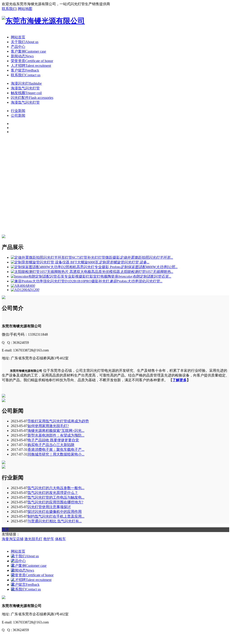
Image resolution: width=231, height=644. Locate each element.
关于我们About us (24, 42)
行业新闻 (18, 111)
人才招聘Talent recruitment (31, 65)
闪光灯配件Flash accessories (32, 98)
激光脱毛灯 (33, 539)
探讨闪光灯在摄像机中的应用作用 (55, 512)
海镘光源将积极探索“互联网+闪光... (56, 430)
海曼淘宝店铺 (12, 539)
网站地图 (25, 9)
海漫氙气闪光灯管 (25, 88)
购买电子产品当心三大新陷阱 (51, 445)
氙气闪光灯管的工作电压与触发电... (56, 497)
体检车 (60, 539)
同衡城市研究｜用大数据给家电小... (56, 454)
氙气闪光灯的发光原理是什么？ (53, 493)
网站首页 (18, 37)
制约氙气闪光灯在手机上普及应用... (56, 516)
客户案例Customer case (28, 51)
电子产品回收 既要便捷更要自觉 (53, 440)
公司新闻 (18, 115)
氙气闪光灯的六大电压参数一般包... (56, 488)
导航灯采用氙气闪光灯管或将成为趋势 (58, 421)
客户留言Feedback (25, 70)
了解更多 (179, 380)
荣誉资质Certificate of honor (32, 61)
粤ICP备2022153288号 (19, 638)
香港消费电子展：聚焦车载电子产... (56, 449)
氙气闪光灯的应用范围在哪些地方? (55, 502)
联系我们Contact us (25, 75)
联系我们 (9, 9)
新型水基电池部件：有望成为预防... (56, 435)
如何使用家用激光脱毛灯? (48, 426)
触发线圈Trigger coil (26, 93)
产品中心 (18, 47)
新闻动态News (22, 56)
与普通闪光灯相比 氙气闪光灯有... (55, 521)
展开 (5, 529)
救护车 (48, 539)
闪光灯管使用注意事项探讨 (49, 507)
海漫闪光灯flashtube (26, 83)
